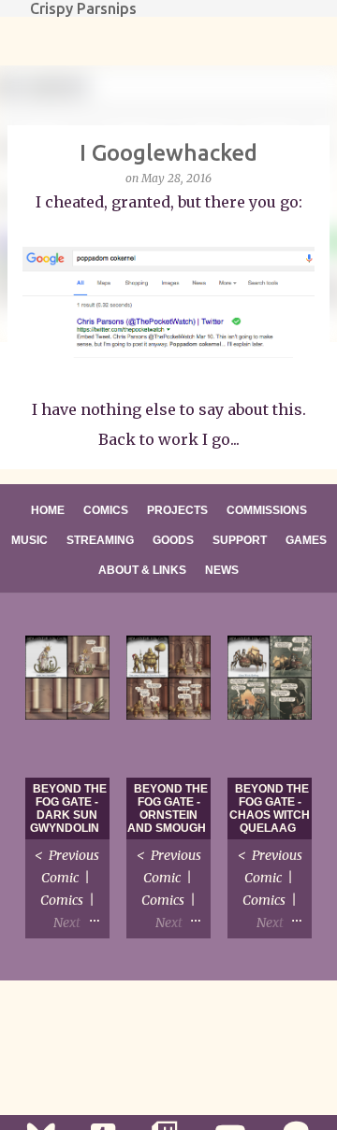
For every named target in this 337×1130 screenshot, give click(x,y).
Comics (105, 510)
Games (306, 540)
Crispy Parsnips (83, 8)
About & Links (142, 570)
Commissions (267, 510)
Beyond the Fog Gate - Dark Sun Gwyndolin (68, 808)
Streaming (100, 540)
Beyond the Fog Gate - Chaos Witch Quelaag (269, 808)
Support (239, 540)
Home (48, 510)
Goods (173, 540)
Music (29, 540)
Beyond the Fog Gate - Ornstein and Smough (168, 808)
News (222, 570)
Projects (177, 510)
